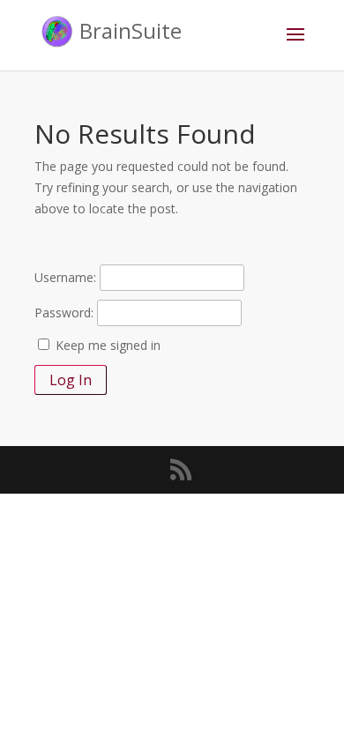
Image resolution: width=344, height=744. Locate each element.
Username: (65, 277)
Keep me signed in (108, 345)
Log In (70, 380)
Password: (63, 312)
